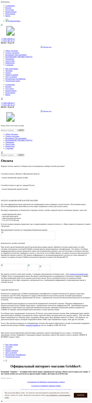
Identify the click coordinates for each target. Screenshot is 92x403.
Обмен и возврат (11, 75)
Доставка (8, 71)
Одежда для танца (12, 53)
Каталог (8, 8)
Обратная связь (47, 47)
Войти (7, 16)
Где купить (9, 10)
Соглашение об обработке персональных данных (46, 382)
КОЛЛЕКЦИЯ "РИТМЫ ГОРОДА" (19, 57)
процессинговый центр (79, 274)
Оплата (8, 73)
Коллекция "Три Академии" (16, 55)
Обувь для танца (11, 51)
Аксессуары (10, 61)
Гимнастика (9, 63)
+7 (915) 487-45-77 (8, 41)
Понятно (80, 395)
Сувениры (9, 65)
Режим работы (10, 12)
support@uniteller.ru (33, 325)
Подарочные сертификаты (15, 79)
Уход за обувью (11, 77)
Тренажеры (9, 59)
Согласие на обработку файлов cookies (46, 386)
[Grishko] (10, 35)
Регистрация (10, 14)
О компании (10, 6)
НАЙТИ (21, 130)
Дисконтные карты (12, 81)
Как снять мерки (11, 69)
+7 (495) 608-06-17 (8, 39)
